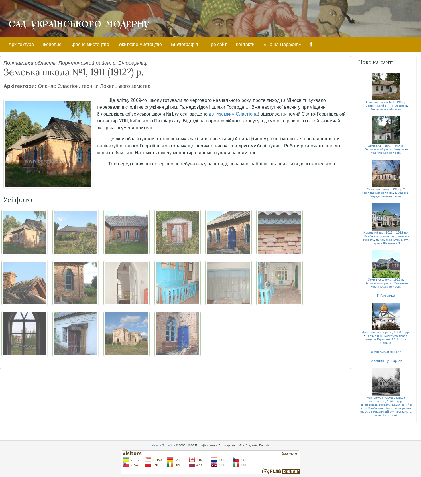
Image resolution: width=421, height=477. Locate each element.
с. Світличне (399, 283)
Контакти (245, 44)
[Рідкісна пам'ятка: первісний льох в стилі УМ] (177, 232)
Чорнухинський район (386, 196)
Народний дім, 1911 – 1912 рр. (386, 232)
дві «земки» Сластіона (233, 114)
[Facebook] (311, 44)
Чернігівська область (386, 109)
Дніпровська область (375, 404)
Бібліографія (184, 44)
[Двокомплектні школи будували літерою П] (126, 232)
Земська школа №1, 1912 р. (386, 102)
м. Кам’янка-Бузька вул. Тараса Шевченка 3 (390, 241)
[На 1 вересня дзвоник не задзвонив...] (228, 232)
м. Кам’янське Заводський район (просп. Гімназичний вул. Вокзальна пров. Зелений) (386, 412)
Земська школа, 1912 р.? (386, 189)
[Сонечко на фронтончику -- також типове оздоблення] (25, 283)
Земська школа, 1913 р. (386, 145)
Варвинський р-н (377, 105)
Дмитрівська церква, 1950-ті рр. (386, 332)
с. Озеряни (399, 105)
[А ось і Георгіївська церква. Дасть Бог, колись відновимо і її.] (126, 334)
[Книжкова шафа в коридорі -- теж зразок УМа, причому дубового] (177, 283)
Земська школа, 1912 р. (386, 279)
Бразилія (372, 335)
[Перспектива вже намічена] (279, 283)
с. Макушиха (399, 149)
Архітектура (21, 44)
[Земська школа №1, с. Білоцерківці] (47, 144)
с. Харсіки (402, 192)
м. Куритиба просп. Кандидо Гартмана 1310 (386, 337)
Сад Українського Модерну (79, 23)
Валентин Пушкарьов (386, 361)
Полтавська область (378, 192)
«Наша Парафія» (282, 44)
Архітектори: (19, 86)
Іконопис (52, 44)
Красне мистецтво (89, 44)
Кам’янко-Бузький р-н (379, 236)
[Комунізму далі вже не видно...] (76, 283)
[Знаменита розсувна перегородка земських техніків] (228, 283)
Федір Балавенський (386, 351)
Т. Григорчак (386, 295)
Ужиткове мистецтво (140, 44)
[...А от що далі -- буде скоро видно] (126, 283)
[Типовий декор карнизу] (279, 232)
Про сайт (217, 44)
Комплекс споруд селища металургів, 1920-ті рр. (386, 399)
